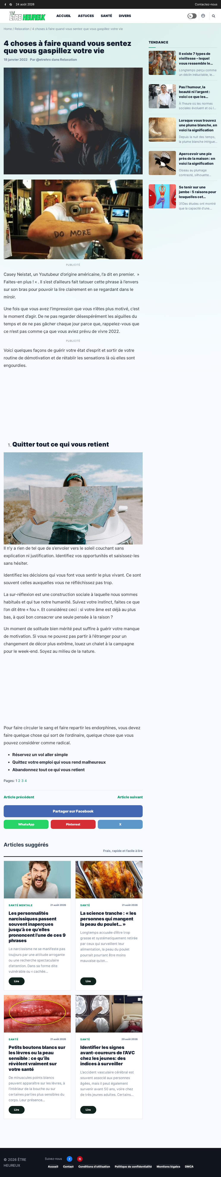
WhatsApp (26, 824)
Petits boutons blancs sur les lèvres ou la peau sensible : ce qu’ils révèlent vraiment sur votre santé (37, 1058)
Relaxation (22, 29)
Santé (106, 16)
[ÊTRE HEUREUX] (203, 16)
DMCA (189, 1166)
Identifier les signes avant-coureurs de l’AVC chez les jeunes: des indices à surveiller (107, 1055)
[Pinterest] (10, 4)
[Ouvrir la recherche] (213, 16)
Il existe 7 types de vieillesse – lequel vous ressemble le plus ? (194, 58)
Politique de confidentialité (133, 1166)
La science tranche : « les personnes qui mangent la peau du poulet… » (108, 918)
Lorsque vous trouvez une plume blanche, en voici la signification (198, 125)
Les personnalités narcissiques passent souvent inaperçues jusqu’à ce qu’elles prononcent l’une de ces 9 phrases (37, 926)
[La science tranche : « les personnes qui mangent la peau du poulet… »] (109, 879)
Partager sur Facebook (73, 811)
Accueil (63, 16)
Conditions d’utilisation (94, 1166)
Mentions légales (168, 1166)
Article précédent (19, 797)
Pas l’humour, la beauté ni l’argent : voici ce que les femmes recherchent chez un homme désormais (197, 92)
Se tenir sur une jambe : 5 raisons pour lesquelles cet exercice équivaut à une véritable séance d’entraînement (197, 192)
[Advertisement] (73, 404)
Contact (68, 1166)
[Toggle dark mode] (192, 16)
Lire (16, 981)
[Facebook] (5, 4)
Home (8, 29)
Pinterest (73, 824)
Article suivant (130, 797)
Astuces (86, 16)
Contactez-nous (206, 4)
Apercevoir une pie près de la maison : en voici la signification (197, 158)
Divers (125, 16)
